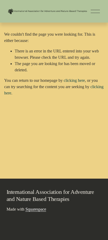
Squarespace (35, 209)
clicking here (74, 80)
